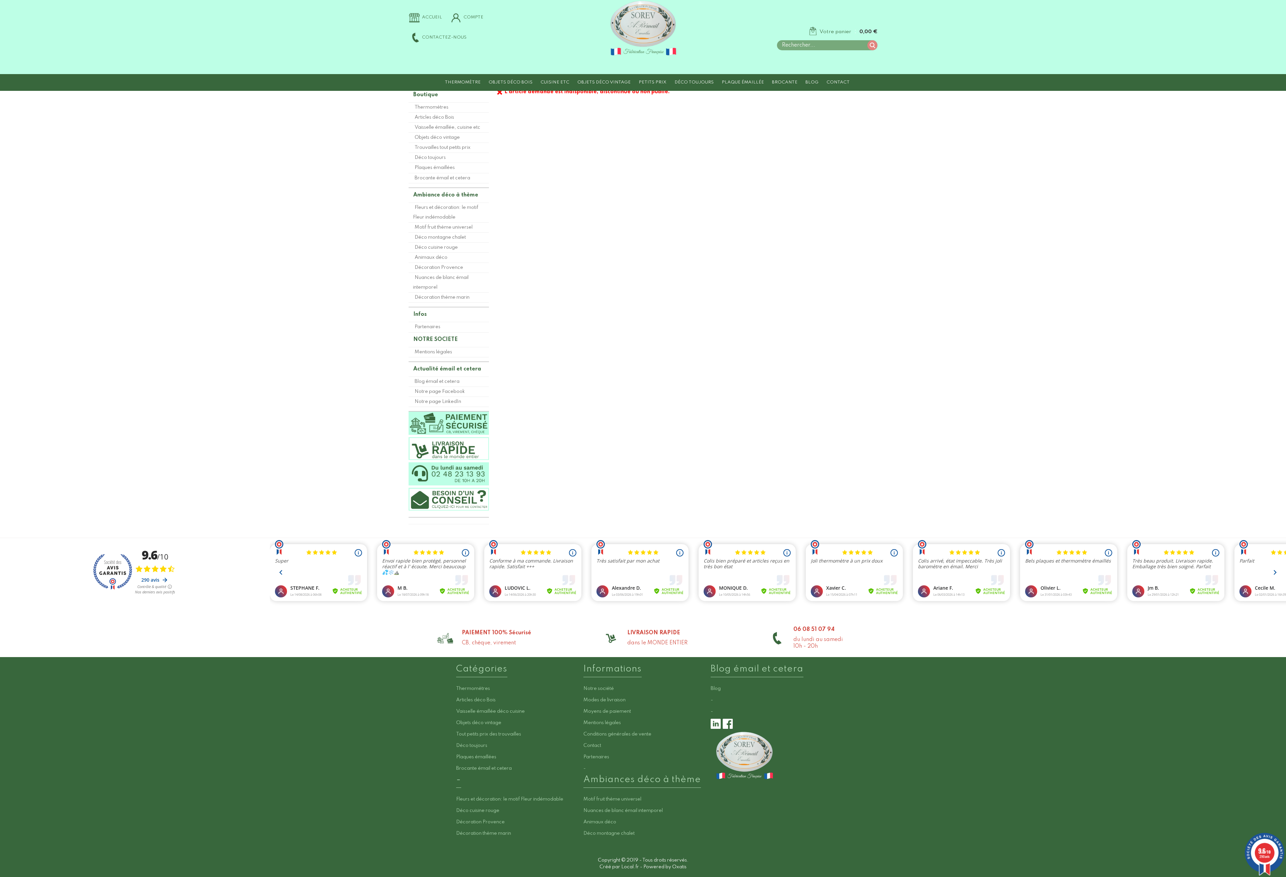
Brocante (784, 82)
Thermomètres (431, 107)
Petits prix (652, 82)
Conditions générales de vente (617, 734)
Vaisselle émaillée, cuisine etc (447, 127)
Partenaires (427, 327)
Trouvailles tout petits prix (443, 147)
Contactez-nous (444, 37)
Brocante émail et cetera (442, 178)
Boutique (425, 95)
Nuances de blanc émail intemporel (441, 282)
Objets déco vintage (604, 82)
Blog (811, 82)
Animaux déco (431, 257)
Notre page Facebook (440, 391)
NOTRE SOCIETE (435, 339)
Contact (838, 82)
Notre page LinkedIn (438, 401)
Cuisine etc (555, 82)
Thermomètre (463, 82)
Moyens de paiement (607, 711)
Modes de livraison (604, 700)
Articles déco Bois (434, 117)
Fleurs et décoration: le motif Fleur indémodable (445, 212)
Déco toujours (694, 82)
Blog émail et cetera (437, 381)
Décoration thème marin (442, 297)
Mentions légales (433, 352)
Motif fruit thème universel (444, 227)
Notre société (598, 688)
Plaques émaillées (435, 167)
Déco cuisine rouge (436, 247)
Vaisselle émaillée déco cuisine (490, 711)
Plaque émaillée (743, 82)
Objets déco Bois (510, 82)
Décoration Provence (439, 267)
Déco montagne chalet (440, 237)
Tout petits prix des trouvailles (488, 734)
